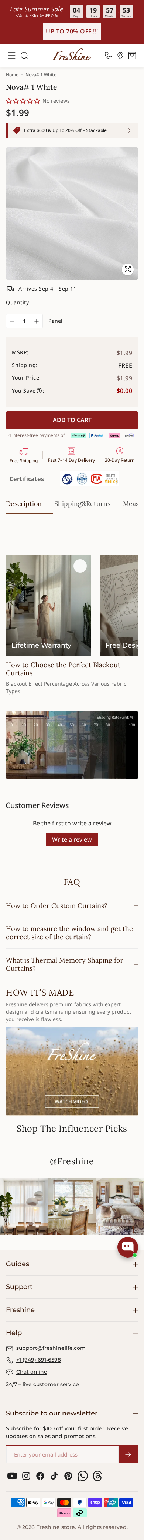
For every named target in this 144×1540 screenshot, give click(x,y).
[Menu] (12, 55)
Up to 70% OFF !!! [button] (72, 31)
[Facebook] (40, 1476)
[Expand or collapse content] (80, 566)
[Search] (24, 55)
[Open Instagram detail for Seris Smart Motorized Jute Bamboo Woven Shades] (72, 1206)
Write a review (72, 839)
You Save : (28, 390)
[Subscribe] (128, 1454)
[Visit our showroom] (120, 55)
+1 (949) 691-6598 (38, 1359)
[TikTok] (54, 1476)
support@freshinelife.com (51, 1348)
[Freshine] (72, 54)
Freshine (20, 1310)
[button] (23, 101)
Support (19, 1287)
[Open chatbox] (127, 1247)
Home (12, 75)
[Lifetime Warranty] (48, 605)
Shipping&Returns (82, 503)
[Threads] (97, 1476)
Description (24, 503)
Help (14, 1333)
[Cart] (132, 55)
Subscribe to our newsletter (51, 1413)
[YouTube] (12, 1476)
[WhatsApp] (82, 1476)
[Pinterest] (68, 1476)
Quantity (17, 302)
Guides (17, 1264)
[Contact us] (108, 55)
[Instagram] (26, 1476)
